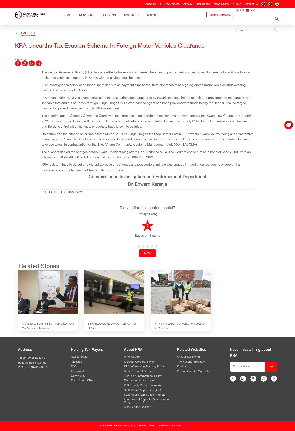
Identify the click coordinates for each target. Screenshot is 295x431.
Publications (203, 3)
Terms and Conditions (169, 425)
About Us (150, 3)
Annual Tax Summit (189, 356)
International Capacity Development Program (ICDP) (147, 401)
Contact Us (251, 3)
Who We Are (132, 356)
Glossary (76, 361)
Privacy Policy (146, 425)
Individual (86, 15)
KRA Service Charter (137, 407)
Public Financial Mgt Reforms (195, 371)
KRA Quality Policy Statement (143, 385)
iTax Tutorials (79, 356)
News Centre (221, 3)
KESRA (237, 3)
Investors (131, 15)
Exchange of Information (139, 380)
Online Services (220, 14)
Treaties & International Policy (143, 376)
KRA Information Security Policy (144, 366)
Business (109, 15)
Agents (152, 15)
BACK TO (28, 34)
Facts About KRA (82, 380)
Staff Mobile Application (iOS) (142, 390)
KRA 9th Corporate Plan (139, 361)
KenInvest (183, 366)
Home (66, 15)
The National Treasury (191, 361)
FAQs (74, 366)
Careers (187, 3)
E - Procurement (169, 3)
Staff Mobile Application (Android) (145, 394)
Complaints (78, 371)
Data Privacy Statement (139, 371)
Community (78, 376)
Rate (147, 253)
